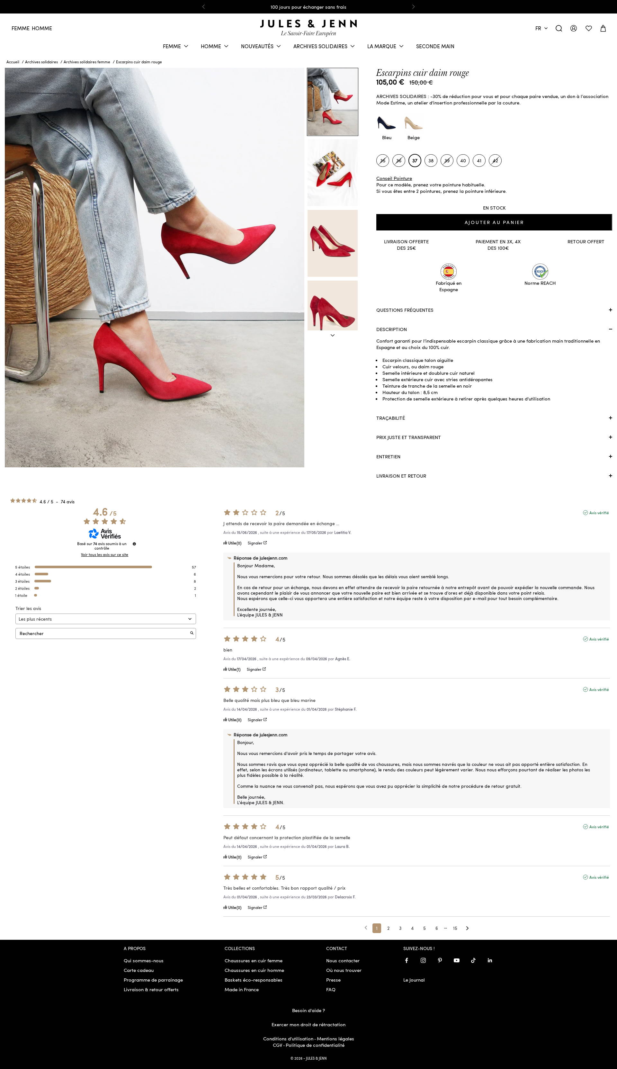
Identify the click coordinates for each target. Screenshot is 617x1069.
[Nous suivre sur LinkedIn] (490, 960)
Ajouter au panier (494, 222)
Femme (21, 28)
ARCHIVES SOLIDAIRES (320, 46)
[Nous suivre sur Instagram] (423, 960)
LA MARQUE (381, 46)
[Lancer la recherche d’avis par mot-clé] (191, 633)
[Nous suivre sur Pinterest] (440, 960)
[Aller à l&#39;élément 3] (332, 243)
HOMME (211, 46)
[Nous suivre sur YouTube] (456, 960)
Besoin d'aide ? (308, 1010)
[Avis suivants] (467, 928)
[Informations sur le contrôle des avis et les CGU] (134, 543)
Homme (42, 28)
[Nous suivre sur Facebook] (406, 960)
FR (538, 28)
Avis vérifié (599, 512)
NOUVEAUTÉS (257, 46)
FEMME (172, 46)
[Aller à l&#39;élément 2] (332, 173)
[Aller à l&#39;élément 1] (332, 102)
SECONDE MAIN (435, 46)
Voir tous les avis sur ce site (104, 554)
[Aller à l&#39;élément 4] (332, 314)
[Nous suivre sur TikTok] (473, 960)
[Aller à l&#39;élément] (332, 335)
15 (455, 928)
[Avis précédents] (366, 927)
